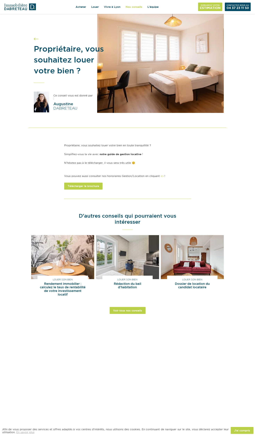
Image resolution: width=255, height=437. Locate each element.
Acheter (81, 6)
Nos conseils (134, 6)
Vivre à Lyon (112, 6)
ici (162, 176)
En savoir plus (25, 432)
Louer (95, 6)
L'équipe (153, 6)
